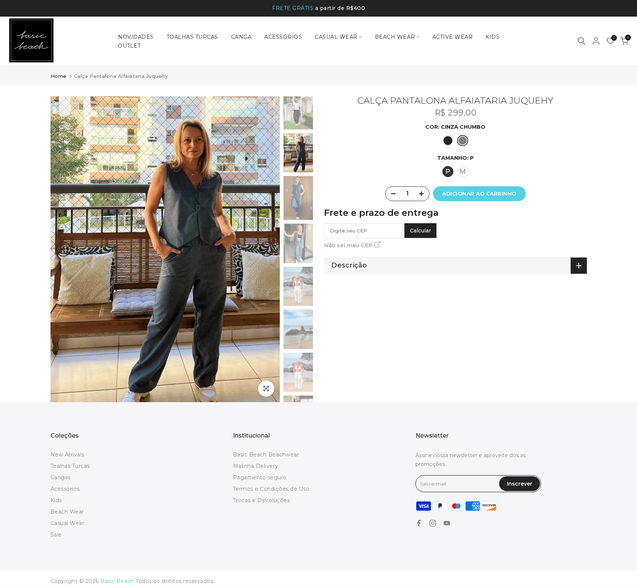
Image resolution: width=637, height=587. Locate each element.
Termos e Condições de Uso (271, 489)
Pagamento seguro (260, 477)
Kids (56, 500)
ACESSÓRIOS (283, 37)
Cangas (61, 477)
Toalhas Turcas (70, 466)
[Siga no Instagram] (432, 523)
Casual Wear (67, 523)
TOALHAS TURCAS (192, 37)
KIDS (492, 37)
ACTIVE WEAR (452, 37)
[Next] (267, 249)
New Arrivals (67, 454)
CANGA (241, 37)
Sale (56, 534)
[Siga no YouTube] (446, 523)
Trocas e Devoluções (261, 500)
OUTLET (129, 45)
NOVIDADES (136, 37)
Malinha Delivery (255, 466)
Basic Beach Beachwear (266, 454)
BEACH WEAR (395, 37)
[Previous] (63, 249)
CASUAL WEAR (336, 37)
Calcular (420, 230)
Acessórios (65, 489)
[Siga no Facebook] (418, 523)
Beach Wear (67, 511)
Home (59, 76)
